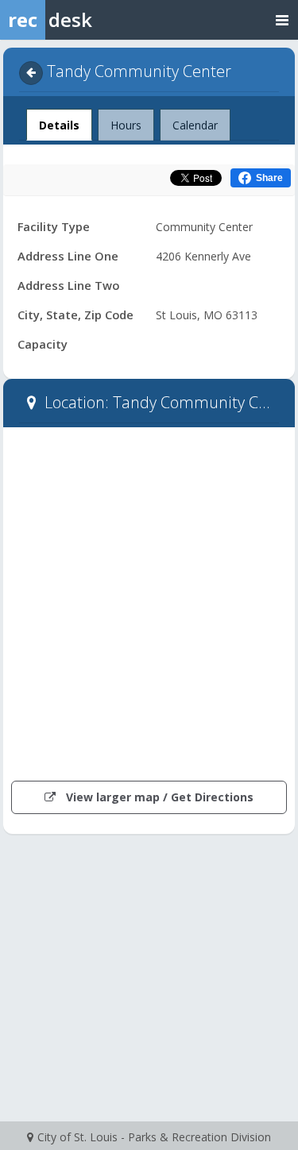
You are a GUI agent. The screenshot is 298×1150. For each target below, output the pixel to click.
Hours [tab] (125, 125)
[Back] (31, 73)
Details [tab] (58, 125)
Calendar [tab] (195, 125)
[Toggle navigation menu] (282, 19)
